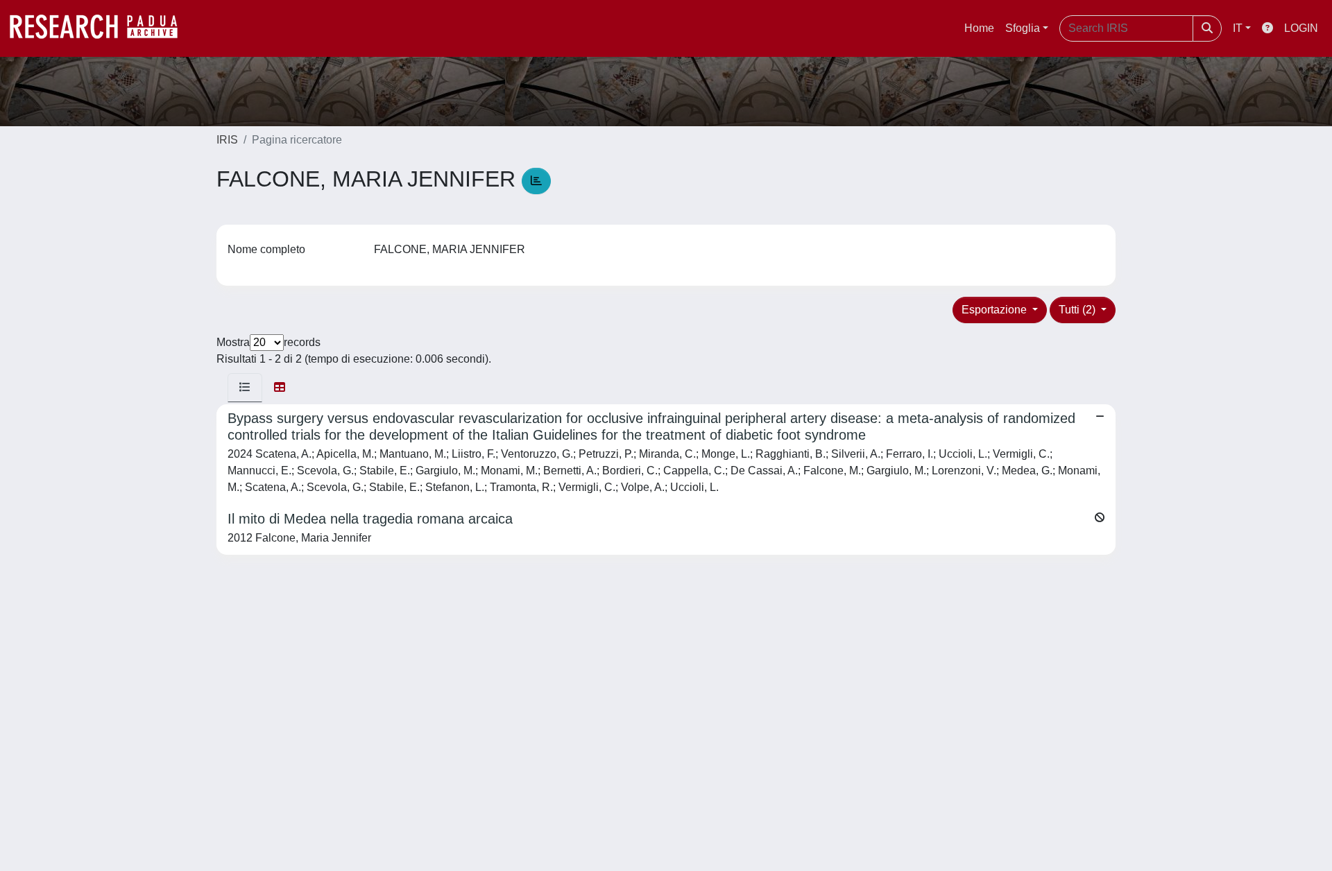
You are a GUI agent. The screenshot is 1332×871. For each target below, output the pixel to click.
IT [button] (1238, 28)
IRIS (227, 140)
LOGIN (1301, 28)
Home (979, 28)
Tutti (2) (1078, 310)
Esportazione (996, 310)
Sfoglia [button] (1022, 28)
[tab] (245, 387)
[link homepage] (100, 28)
